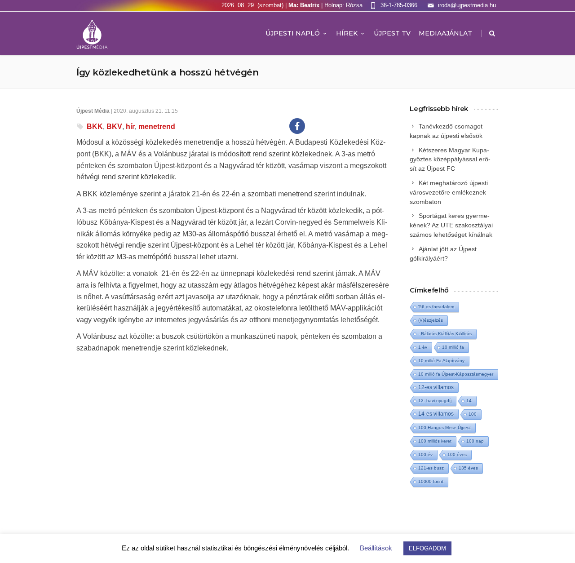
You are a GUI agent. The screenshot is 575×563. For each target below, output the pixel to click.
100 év (425, 454)
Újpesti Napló (292, 33)
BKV (114, 126)
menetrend (156, 126)
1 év (422, 347)
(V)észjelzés (430, 320)
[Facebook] (297, 126)
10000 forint (430, 481)
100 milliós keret (434, 441)
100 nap (475, 441)
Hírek (347, 33)
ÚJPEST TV (392, 33)
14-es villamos (436, 414)
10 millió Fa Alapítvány (441, 360)
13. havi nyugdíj (434, 400)
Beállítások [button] (376, 548)
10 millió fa (453, 347)
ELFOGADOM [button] (427, 548)
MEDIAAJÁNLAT (445, 33)
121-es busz (431, 467)
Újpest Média (93, 111)
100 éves (457, 454)
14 (469, 400)
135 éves (468, 467)
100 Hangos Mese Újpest (444, 427)
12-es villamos (436, 387)
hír (130, 126)
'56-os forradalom (436, 306)
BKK (95, 126)
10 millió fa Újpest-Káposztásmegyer (455, 374)
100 (473, 414)
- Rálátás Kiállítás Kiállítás (445, 333)
